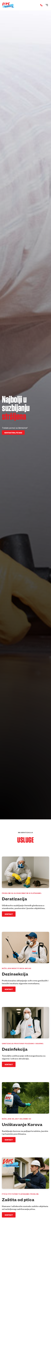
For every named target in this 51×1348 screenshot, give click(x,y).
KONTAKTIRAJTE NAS (13, 432)
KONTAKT (9, 914)
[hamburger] (47, 5)
